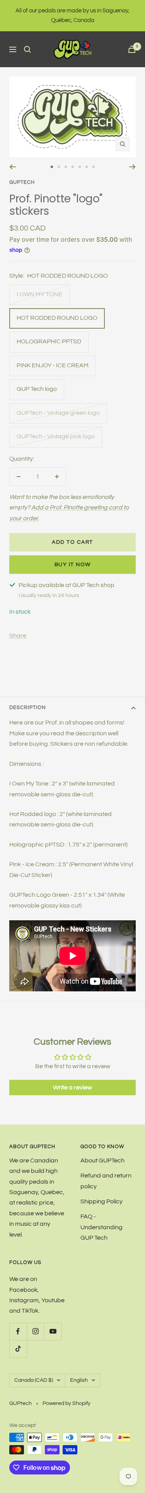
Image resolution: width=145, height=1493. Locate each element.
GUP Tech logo (37, 389)
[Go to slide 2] (59, 167)
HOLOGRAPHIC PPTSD (49, 341)
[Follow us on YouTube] (52, 1331)
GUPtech (22, 182)
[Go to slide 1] (52, 167)
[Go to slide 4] (73, 167)
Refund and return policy (105, 1180)
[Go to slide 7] (93, 167)
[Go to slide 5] (79, 167)
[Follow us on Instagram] (35, 1331)
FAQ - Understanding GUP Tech (101, 1227)
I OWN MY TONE (39, 294)
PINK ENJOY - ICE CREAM (53, 365)
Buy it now (73, 564)
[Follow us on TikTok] (18, 1348)
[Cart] (132, 49)
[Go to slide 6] (86, 167)
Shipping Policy (101, 1201)
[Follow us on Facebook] (18, 1331)
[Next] (132, 167)
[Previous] (12, 167)
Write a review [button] (72, 1087)
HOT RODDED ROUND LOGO (57, 318)
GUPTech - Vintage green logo (58, 413)
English (79, 1380)
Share (17, 636)
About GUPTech (102, 1160)
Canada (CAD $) (33, 1380)
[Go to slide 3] (66, 167)
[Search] (27, 49)
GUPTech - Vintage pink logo (56, 436)
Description (27, 707)
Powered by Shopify (66, 1403)
